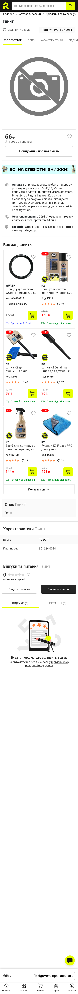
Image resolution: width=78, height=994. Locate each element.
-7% (8, 410)
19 (62, 304)
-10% (45, 254)
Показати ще (36, 489)
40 (26, 382)
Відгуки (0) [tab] (20, 603)
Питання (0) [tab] (57, 603)
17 (62, 382)
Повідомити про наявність (39, 151)
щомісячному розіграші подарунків (47, 663)
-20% (45, 410)
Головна (8, 14)
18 (26, 460)
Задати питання (19, 589)
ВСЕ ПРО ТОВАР (13, 40)
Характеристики (52, 40)
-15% (9, 332)
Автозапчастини (30, 14)
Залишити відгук (59, 589)
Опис (31, 40)
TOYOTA (44, 539)
